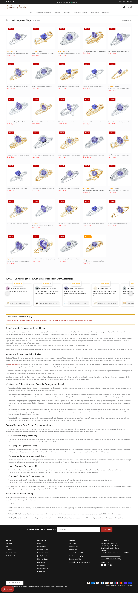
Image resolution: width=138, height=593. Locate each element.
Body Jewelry (94, 12)
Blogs (39, 543)
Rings (30, 12)
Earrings (57, 12)
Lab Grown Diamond (80, 12)
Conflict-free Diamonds (13, 556)
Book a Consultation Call (111, 558)
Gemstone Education (43, 553)
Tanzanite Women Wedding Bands (63, 320)
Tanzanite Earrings (12, 320)
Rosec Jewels (13, 586)
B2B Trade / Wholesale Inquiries (79, 562)
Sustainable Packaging (76, 556)
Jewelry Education (43, 556)
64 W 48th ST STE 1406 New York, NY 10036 (115, 553)
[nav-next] (131, 293)
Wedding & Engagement (43, 12)
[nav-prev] (7, 293)
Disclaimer (129, 585)
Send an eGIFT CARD (76, 553)
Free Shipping (73, 546)
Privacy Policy (121, 585)
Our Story (9, 543)
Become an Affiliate (75, 559)
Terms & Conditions (111, 585)
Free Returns (73, 549)
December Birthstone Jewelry (84, 320)
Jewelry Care (41, 565)
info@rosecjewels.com (112, 548)
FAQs (7, 546)
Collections (105, 12)
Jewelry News (41, 546)
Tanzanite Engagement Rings (42, 320)
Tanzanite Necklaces (26, 320)
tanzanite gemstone (14, 364)
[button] (121, 7)
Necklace (67, 12)
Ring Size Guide (42, 559)
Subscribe (107, 529)
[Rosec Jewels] (16, 6)
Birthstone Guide (42, 549)
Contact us (9, 549)
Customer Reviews (11, 553)
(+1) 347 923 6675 (110, 543)
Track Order (72, 543)
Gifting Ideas (41, 572)
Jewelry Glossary (42, 568)
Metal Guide (41, 562)
